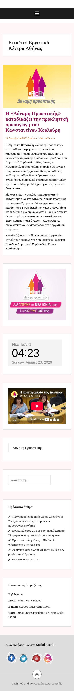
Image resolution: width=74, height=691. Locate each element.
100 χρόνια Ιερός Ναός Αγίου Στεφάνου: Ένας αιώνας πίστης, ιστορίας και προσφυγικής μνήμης (35, 521)
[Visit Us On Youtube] (36, 658)
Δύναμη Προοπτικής (27, 448)
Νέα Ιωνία (21, 344)
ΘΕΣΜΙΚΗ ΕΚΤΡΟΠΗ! (25, 559)
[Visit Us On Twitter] (24, 658)
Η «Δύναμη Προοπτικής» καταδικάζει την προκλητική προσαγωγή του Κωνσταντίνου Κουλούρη (37, 121)
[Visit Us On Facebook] (11, 658)
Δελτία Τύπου (47, 138)
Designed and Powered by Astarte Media (37, 683)
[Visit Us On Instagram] (48, 658)
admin (33, 138)
